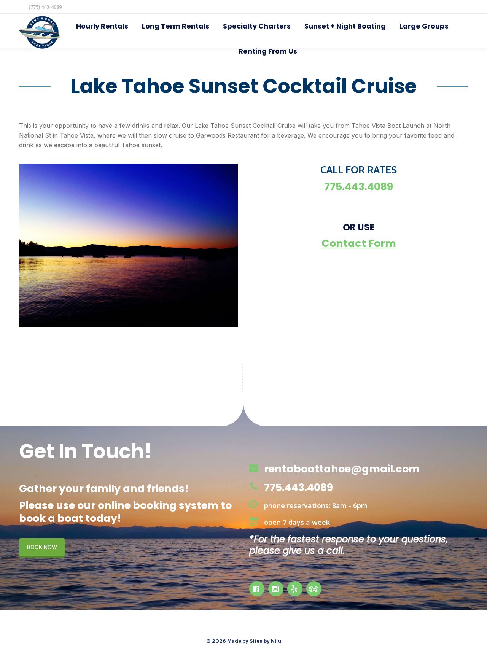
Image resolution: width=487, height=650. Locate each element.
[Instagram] (276, 588)
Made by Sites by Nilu (254, 641)
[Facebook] (257, 588)
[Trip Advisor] (314, 588)
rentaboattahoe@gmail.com (342, 469)
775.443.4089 (298, 487)
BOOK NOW (42, 547)
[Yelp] (295, 588)
